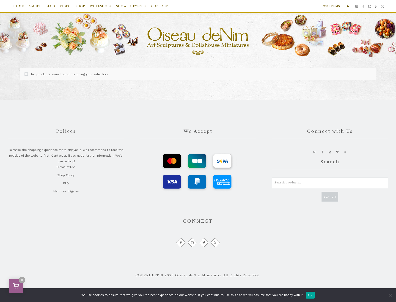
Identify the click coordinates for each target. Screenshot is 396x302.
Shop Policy (65, 175)
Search (330, 196)
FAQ (66, 183)
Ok (310, 295)
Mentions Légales (66, 191)
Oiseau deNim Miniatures (198, 41)
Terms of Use (66, 167)
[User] (349, 5)
